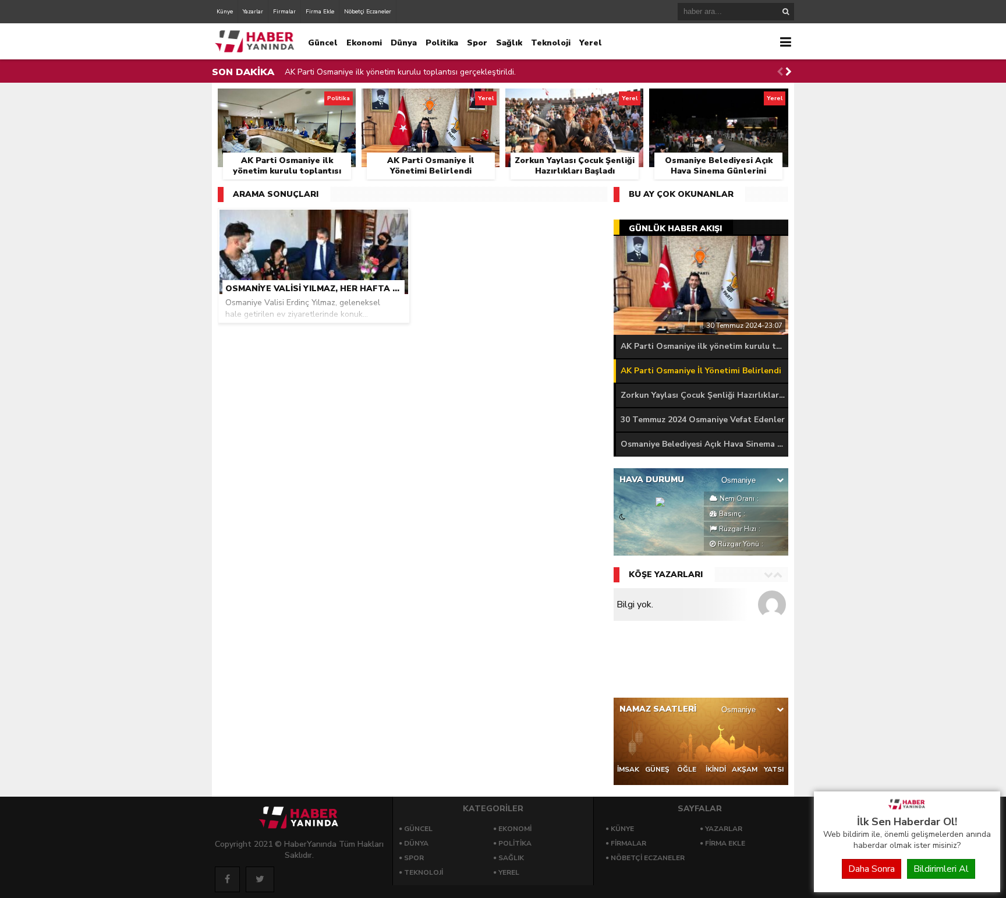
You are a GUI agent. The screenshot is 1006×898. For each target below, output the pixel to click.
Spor (477, 42)
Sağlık (509, 42)
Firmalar (284, 12)
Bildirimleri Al (941, 868)
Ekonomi (364, 42)
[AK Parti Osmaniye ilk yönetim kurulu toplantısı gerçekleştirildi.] (287, 102)
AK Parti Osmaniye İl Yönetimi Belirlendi (701, 370)
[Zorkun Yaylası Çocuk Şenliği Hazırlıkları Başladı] (574, 102)
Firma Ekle (320, 12)
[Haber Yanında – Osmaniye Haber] (907, 808)
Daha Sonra (871, 868)
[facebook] (227, 879)
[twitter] (260, 879)
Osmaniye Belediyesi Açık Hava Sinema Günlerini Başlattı (704, 444)
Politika (442, 42)
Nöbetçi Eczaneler (367, 12)
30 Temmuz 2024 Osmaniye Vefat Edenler (703, 419)
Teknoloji (551, 42)
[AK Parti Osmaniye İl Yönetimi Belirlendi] (431, 102)
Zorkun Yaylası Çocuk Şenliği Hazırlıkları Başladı (704, 395)
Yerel (590, 42)
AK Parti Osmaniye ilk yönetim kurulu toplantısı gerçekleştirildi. (400, 71)
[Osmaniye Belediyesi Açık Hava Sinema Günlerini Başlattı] (718, 102)
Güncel (323, 42)
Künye (225, 12)
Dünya (404, 42)
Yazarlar (253, 12)
